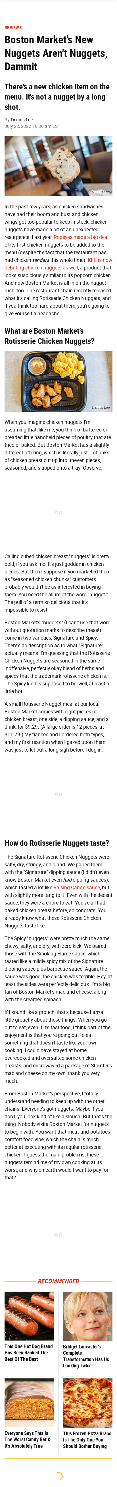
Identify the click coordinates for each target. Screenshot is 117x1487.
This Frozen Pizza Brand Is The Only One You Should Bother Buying (87, 1439)
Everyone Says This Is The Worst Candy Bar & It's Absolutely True (28, 1439)
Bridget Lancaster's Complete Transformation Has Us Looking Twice (86, 1356)
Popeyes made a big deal (81, 237)
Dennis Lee (22, 119)
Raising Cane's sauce (76, 887)
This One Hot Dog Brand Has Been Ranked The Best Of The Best (29, 1352)
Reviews (13, 27)
